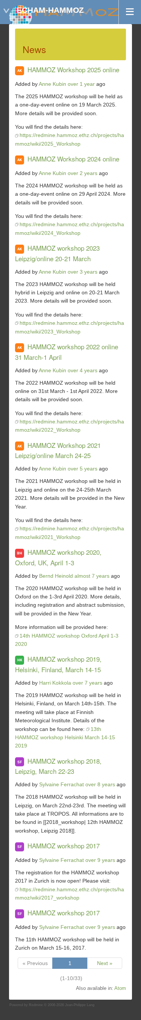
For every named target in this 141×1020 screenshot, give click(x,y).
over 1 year (81, 84)
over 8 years (100, 784)
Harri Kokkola (55, 683)
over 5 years (82, 469)
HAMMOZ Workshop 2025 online (73, 69)
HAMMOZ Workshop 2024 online (73, 158)
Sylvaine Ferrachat (61, 784)
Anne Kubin (52, 84)
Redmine (36, 1005)
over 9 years (100, 860)
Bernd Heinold (56, 576)
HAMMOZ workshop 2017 (63, 845)
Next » (104, 963)
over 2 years (82, 173)
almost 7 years (91, 576)
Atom (120, 988)
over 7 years (87, 683)
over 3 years (82, 272)
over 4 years (82, 370)
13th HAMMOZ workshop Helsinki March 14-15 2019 (65, 737)
